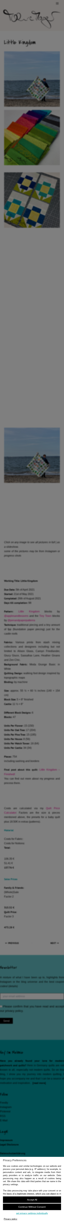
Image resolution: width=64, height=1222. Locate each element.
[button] (32, 1199)
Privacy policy (10, 1219)
